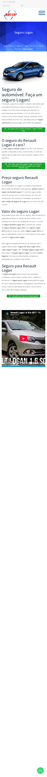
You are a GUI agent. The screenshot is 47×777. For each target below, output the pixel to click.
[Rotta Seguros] (10, 15)
